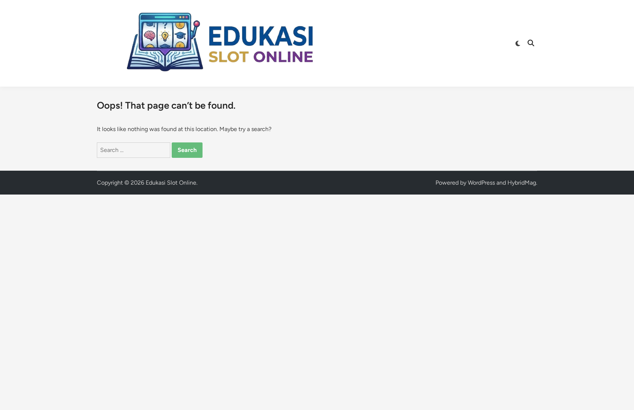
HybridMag (521, 182)
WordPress (481, 182)
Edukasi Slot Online (171, 182)
